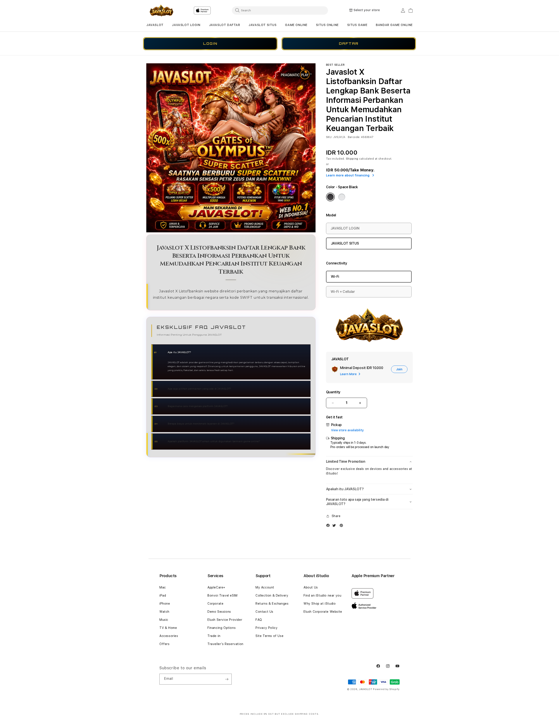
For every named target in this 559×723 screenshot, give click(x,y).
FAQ (258, 619)
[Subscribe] (226, 679)
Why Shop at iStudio (320, 603)
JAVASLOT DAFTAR (224, 25)
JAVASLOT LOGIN (186, 25)
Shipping (352, 158)
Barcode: (354, 137)
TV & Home (168, 628)
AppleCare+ (216, 587)
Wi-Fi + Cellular (343, 292)
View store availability (347, 430)
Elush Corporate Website (323, 611)
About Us (311, 587)
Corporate (215, 603)
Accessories (168, 636)
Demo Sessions (219, 611)
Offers (164, 644)
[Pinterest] (342, 526)
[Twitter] (335, 526)
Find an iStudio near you (322, 595)
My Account (264, 587)
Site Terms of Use (269, 636)
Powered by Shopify (386, 689)
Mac (162, 587)
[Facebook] (329, 526)
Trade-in (214, 636)
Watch (164, 611)
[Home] (161, 10)
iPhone (164, 603)
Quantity (333, 392)
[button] (155, 25)
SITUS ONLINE (327, 25)
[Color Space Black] (330, 197)
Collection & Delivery (271, 595)
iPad (162, 595)
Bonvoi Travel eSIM (222, 595)
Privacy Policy (266, 628)
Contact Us (264, 611)
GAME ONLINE (296, 25)
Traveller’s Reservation (225, 644)
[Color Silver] (341, 196)
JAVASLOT (155, 25)
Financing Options (221, 628)
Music (163, 619)
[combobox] (280, 10)
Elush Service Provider (224, 619)
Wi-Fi (335, 276)
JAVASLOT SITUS (262, 25)
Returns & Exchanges (271, 603)
